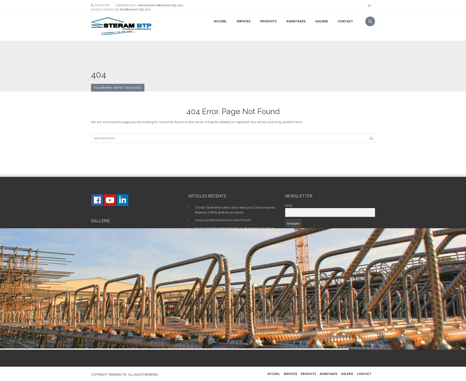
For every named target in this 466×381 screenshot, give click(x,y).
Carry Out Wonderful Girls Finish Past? (223, 220)
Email (288, 205)
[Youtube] (110, 200)
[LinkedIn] (122, 200)
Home (118, 87)
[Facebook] (97, 200)
